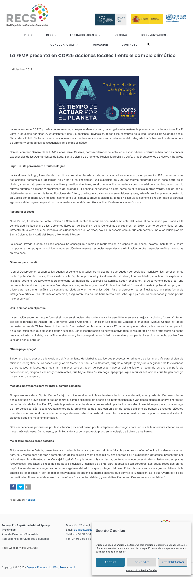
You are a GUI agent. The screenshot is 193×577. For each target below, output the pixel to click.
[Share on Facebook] (13, 487)
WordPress (59, 567)
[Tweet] (21, 487)
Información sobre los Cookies (141, 570)
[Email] (28, 487)
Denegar (142, 562)
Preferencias (173, 562)
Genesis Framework (39, 567)
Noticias (30, 499)
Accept (110, 562)
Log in (72, 567)
